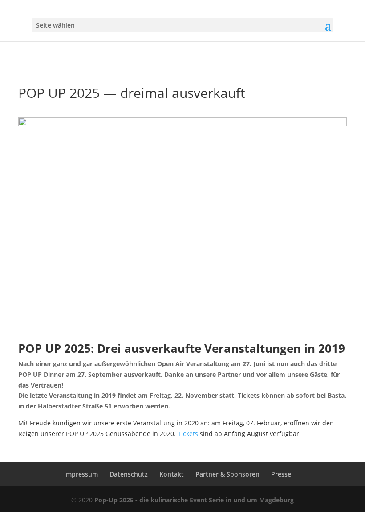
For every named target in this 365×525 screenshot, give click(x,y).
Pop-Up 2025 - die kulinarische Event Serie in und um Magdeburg (194, 500)
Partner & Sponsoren (227, 474)
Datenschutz (129, 474)
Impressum (81, 474)
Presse (281, 474)
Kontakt (171, 474)
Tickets (188, 433)
